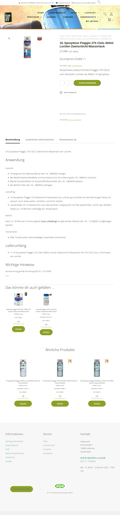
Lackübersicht (57, 13)
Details (18, 329)
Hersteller (47, 449)
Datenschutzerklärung (15, 453)
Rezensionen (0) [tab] (68, 139)
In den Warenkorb (87, 83)
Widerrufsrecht (12, 445)
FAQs (45, 441)
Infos (74, 13)
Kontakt (9, 461)
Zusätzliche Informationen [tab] (40, 139)
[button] (9, 38)
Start (41, 13)
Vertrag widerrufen (21, 489)
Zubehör (68, 17)
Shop (68, 36)
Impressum (10, 457)
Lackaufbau (47, 453)
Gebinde (51, 17)
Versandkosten (76, 66)
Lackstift (90, 13)
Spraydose (33, 17)
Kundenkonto (88, 17)
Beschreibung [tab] (13, 139)
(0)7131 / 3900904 (88, 461)
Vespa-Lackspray (90, 36)
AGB (7, 449)
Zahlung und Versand (14, 441)
